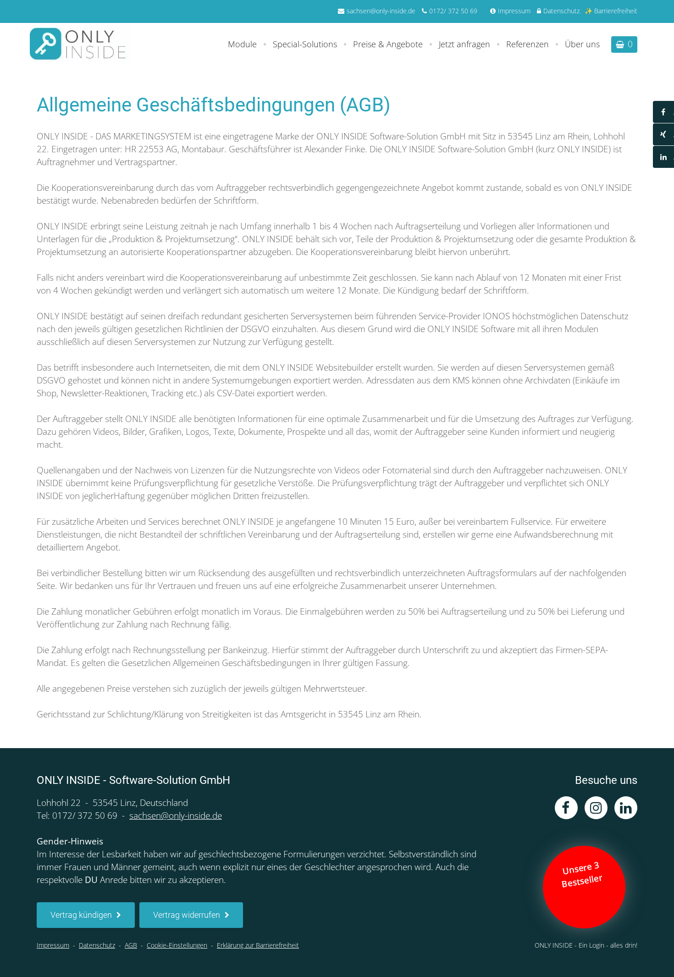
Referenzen (527, 44)
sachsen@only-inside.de (381, 10)
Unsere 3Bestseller (582, 874)
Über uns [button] (582, 44)
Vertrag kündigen (81, 915)
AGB (131, 945)
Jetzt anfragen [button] (464, 44)
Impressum (514, 10)
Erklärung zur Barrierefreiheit (258, 945)
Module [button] (242, 44)
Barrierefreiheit (615, 10)
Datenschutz (561, 10)
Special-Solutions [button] (305, 44)
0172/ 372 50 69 (453, 10)
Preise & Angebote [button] (388, 44)
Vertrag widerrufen (186, 915)
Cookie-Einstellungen (177, 945)
